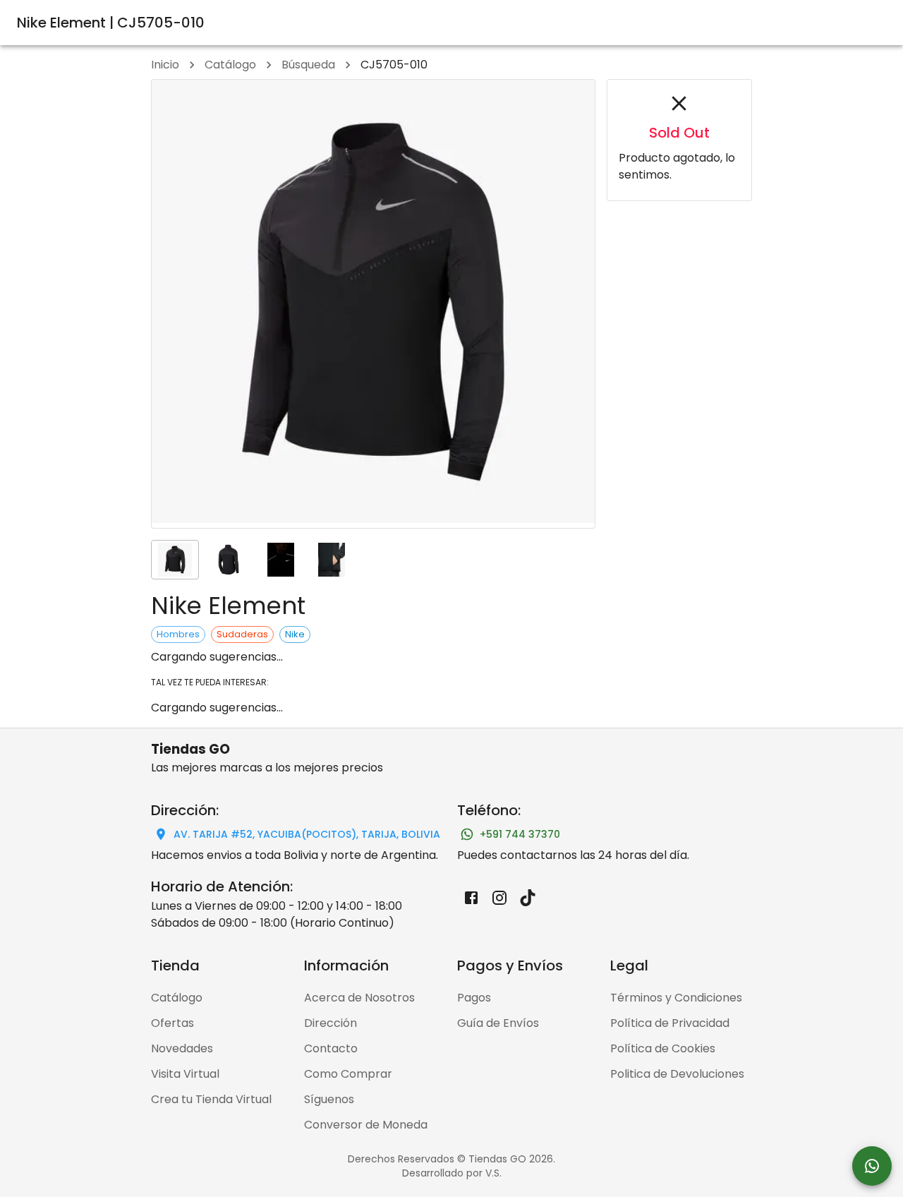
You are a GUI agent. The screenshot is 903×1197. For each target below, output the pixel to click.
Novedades (182, 1048)
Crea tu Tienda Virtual (211, 1099)
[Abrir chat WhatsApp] (872, 1166)
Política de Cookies (662, 1048)
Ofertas (172, 1023)
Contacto (331, 1048)
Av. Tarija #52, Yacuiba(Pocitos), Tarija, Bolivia (307, 834)
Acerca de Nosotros (359, 998)
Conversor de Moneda (366, 1125)
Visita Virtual (185, 1074)
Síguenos (329, 1099)
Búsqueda (308, 64)
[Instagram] (499, 897)
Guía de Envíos (498, 1023)
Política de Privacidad (669, 1023)
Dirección (330, 1023)
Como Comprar (348, 1074)
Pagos (474, 998)
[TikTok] (528, 897)
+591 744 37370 (520, 834)
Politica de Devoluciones (677, 1074)
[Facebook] (471, 897)
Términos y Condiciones (676, 998)
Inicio (165, 64)
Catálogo (230, 64)
